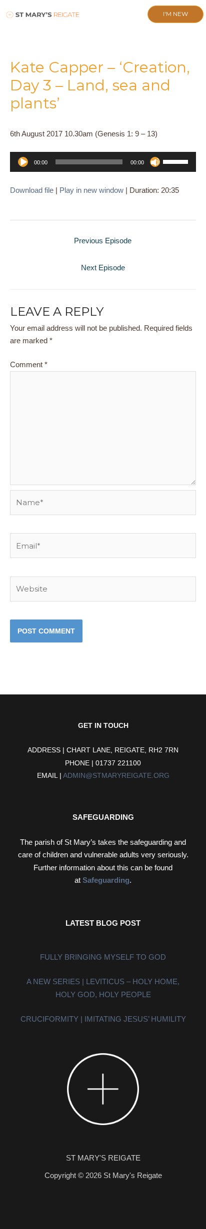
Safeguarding (106, 880)
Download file (32, 190)
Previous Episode (103, 240)
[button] (94, 14)
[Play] (23, 162)
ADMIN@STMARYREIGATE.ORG (116, 775)
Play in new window (92, 190)
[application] (103, 162)
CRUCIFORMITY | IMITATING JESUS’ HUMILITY (103, 1019)
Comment (29, 364)
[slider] (177, 161)
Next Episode (103, 267)
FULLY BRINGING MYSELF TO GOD (103, 957)
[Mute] (155, 162)
